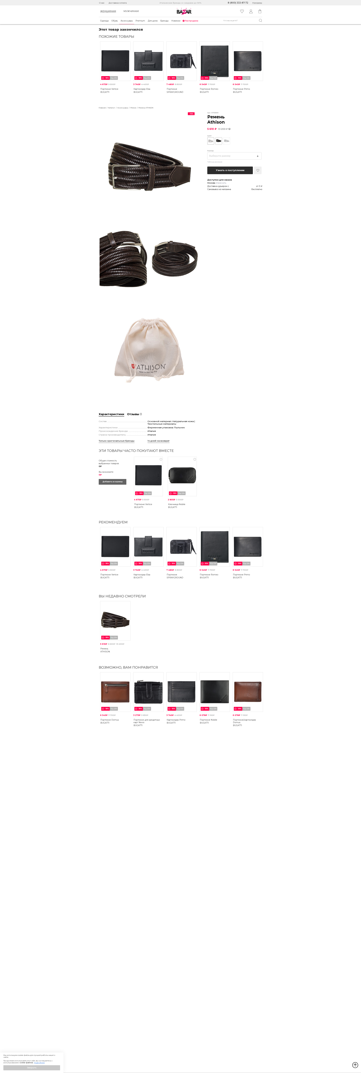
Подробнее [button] (39, 1063)
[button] (31, 1067)
